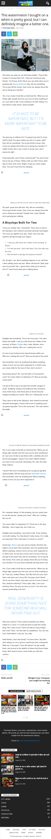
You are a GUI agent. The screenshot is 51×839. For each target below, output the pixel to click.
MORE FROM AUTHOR (33, 691)
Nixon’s (14, 545)
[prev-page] (24, 717)
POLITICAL (5, 810)
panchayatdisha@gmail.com (30, 741)
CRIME (3, 807)
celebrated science (38, 474)
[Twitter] (9, 33)
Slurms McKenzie (19, 84)
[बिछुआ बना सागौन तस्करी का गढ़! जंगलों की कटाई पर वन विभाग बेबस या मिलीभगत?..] (42, 700)
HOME (8, 830)
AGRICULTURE (7, 814)
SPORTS (30, 832)
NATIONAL (5, 818)
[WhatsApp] (15, 33)
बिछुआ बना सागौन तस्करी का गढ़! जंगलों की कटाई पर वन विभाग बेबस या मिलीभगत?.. (41, 708)
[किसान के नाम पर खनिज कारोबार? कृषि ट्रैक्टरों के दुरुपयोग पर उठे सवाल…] (25, 700)
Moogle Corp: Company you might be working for (39, 680)
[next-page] (27, 717)
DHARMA (39, 832)
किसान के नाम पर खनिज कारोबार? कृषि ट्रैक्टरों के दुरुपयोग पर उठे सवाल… (24, 708)
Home (3, 8)
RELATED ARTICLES (16, 691)
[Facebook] (3, 33)
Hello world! (7, 678)
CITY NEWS (10, 8)
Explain (20, 344)
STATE (3, 803)
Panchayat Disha (9, 28)
